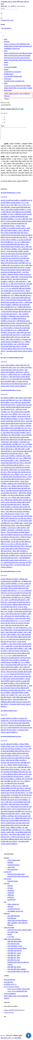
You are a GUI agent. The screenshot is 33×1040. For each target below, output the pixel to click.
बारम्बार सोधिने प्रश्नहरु (18, 2)
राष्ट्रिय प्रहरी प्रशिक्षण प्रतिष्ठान (14, 942)
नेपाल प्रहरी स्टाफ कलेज (13, 944)
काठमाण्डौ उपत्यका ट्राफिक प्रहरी (16, 56)
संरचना (6, 51)
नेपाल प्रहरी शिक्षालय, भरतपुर (14, 946)
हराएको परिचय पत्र (9, 72)
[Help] (1, 850)
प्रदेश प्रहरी (6, 884)
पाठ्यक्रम (30, 88)
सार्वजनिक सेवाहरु (8, 74)
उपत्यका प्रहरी (7, 872)
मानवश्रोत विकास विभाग (13, 865)
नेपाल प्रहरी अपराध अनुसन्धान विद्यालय (17, 949)
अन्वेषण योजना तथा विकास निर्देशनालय (17, 921)
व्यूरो (5, 902)
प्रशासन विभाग (11, 867)
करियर (6, 84)
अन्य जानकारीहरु (8, 77)
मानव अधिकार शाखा (12, 932)
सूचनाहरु (6, 70)
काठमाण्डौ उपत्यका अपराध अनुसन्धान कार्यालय (19, 930)
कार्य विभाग (10, 863)
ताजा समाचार (7, 67)
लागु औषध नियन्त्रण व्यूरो (13, 909)
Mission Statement (10, 44)
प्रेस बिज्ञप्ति (14, 67)
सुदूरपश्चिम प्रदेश (11, 900)
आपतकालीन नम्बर (19, 81)
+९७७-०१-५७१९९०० (9, 1013)
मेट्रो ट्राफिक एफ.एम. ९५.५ (10, 984)
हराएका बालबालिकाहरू (10, 994)
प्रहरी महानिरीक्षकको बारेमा (23, 44)
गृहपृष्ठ (5, 39)
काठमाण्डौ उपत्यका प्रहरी (15, 53)
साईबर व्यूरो (10, 907)
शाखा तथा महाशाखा (9, 928)
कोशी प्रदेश (10, 886)
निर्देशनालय (7, 914)
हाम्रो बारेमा (7, 42)
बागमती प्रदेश (10, 891)
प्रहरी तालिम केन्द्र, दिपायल (14, 967)
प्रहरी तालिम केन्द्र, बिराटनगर (14, 951)
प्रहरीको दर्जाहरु (8, 46)
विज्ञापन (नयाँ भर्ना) (21, 86)
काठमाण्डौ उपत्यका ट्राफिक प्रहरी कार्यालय (18, 877)
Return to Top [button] (5, 103)
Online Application (10, 86)
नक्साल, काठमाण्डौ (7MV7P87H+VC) (14, 1010)
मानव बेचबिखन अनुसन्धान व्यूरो (15, 911)
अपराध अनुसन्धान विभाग (13, 860)
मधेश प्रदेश (10, 888)
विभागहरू (6, 858)
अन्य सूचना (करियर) (22, 88)
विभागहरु (6, 53)
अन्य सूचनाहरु (17, 72)
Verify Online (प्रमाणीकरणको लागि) (17, 991)
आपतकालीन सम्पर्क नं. (6, 2)
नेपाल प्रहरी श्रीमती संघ (9, 980)
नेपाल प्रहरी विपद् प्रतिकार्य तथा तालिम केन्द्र (18, 972)
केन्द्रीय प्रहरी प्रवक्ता (24, 46)
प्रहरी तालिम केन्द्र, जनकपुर (14, 953)
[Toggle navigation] (1, 32)
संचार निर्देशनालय (11, 918)
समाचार (6, 65)
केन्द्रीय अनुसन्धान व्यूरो (13, 904)
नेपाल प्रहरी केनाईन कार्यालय (15, 60)
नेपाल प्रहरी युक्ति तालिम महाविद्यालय (16, 969)
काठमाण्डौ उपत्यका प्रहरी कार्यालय (16, 874)
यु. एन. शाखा (10, 937)
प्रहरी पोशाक (15, 46)
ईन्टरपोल (9, 935)
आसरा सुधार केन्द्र (8, 982)
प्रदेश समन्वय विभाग (12, 870)
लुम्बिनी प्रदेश (10, 895)
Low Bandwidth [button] (6, 105)
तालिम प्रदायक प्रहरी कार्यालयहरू (12, 939)
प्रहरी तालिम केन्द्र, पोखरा (13, 958)
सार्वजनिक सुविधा (17, 77)
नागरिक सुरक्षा (7, 79)
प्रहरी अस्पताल (7, 879)
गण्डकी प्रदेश (10, 893)
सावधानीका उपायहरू (9, 81)
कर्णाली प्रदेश (10, 897)
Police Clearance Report (11, 987)
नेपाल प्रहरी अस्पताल (18, 58)
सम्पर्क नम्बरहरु (8, 91)
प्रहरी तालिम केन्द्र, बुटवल (13, 960)
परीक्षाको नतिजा (12, 88)
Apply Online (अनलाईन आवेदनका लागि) (18, 989)
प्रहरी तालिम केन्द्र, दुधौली (13, 955)
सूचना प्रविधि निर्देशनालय (13, 916)
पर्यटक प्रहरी (10, 58)
